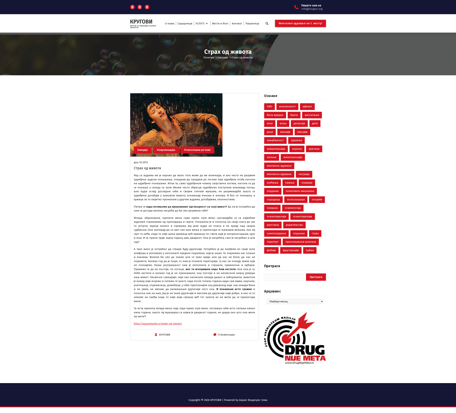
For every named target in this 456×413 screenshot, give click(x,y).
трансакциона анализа (300, 241)
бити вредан (275, 115)
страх (315, 233)
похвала (272, 208)
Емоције (223, 57)
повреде (306, 182)
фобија (271, 250)
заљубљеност (275, 140)
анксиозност (287, 106)
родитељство (294, 224)
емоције (285, 132)
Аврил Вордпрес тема (253, 400)
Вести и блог (220, 23)
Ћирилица (252, 23)
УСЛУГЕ (200, 23)
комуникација (276, 148)
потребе (317, 199)
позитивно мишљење (300, 191)
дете (315, 123)
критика (314, 148)
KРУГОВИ (164, 334)
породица (273, 199)
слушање (299, 233)
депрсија (299, 123)
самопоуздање (276, 233)
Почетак (208, 57)
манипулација (292, 157)
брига (294, 115)
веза (270, 123)
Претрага (272, 266)
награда (304, 174)
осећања (272, 182)
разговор (273, 224)
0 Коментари (226, 334)
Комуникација (166, 149)
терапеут (272, 241)
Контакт (237, 23)
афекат (307, 106)
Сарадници (185, 23)
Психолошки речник (197, 149)
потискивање (296, 199)
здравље (296, 140)
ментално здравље (279, 165)
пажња (289, 182)
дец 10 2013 (141, 162)
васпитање (312, 115)
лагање (271, 157)
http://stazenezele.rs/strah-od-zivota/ (158, 323)
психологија (293, 208)
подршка (273, 191)
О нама (169, 23)
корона (297, 148)
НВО (269, 106)
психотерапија (276, 216)
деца (270, 132)
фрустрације (291, 250)
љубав (310, 250)
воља (283, 123)
